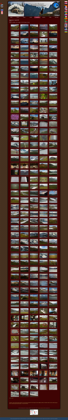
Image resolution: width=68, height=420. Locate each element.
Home (11, 17)
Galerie (37, 17)
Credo (18, 17)
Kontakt (56, 17)
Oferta (43, 17)
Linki (50, 17)
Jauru (31, 17)
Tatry (24, 17)
